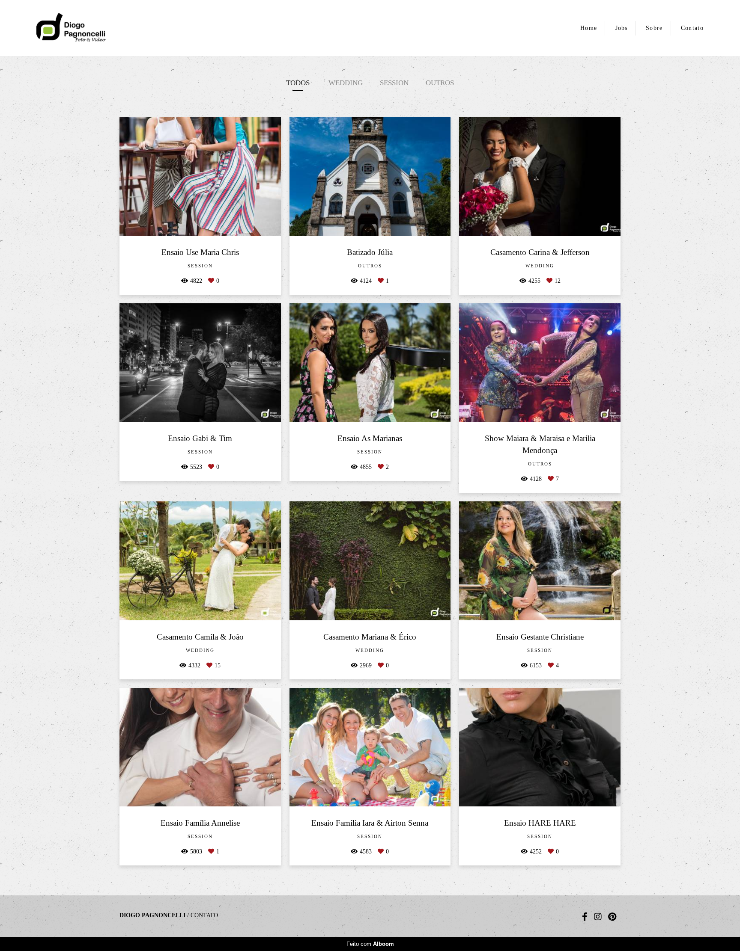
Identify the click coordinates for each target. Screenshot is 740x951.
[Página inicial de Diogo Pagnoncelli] (98, 28)
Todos (298, 83)
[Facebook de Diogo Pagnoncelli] (585, 916)
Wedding (345, 83)
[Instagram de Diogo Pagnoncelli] (598, 916)
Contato (692, 28)
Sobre (654, 28)
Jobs (621, 28)
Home (588, 28)
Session (394, 83)
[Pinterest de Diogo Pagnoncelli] (612, 916)
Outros (440, 83)
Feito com (370, 944)
